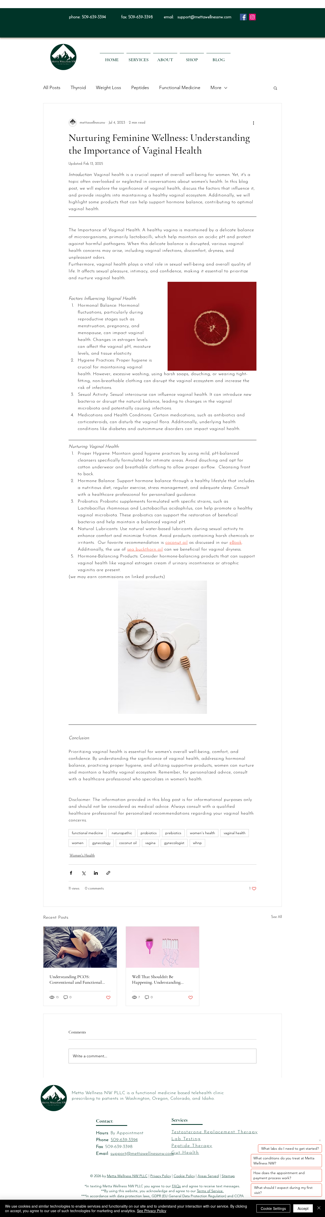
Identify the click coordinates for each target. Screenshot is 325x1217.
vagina (150, 843)
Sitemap (228, 1176)
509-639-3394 (94, 17)
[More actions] (253, 123)
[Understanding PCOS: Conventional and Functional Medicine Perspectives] (80, 947)
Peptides (140, 87)
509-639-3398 (140, 17)
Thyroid (78, 87)
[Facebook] (243, 17)
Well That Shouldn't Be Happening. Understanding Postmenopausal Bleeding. (156, 979)
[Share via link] (108, 872)
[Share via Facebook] (71, 872)
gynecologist (174, 843)
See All (276, 917)
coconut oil (128, 843)
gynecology (101, 843)
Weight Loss (108, 87)
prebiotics (173, 833)
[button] (138, 57)
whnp (197, 843)
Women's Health (82, 856)
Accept (303, 1208)
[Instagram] (252, 17)
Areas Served (208, 1176)
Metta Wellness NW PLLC (127, 1176)
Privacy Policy (160, 1176)
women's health (202, 833)
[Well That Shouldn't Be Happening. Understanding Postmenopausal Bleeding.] (162, 947)
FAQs (176, 1186)
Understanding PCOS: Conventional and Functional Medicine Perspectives (76, 979)
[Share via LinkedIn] (95, 872)
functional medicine (87, 833)
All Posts (51, 87)
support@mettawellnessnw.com (204, 17)
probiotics (149, 833)
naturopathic (122, 833)
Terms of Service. (210, 1191)
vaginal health (235, 833)
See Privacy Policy (151, 1210)
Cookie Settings (273, 1208)
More (215, 87)
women (78, 843)
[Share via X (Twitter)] (83, 872)
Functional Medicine (179, 87)
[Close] (319, 1208)
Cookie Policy (184, 1176)
